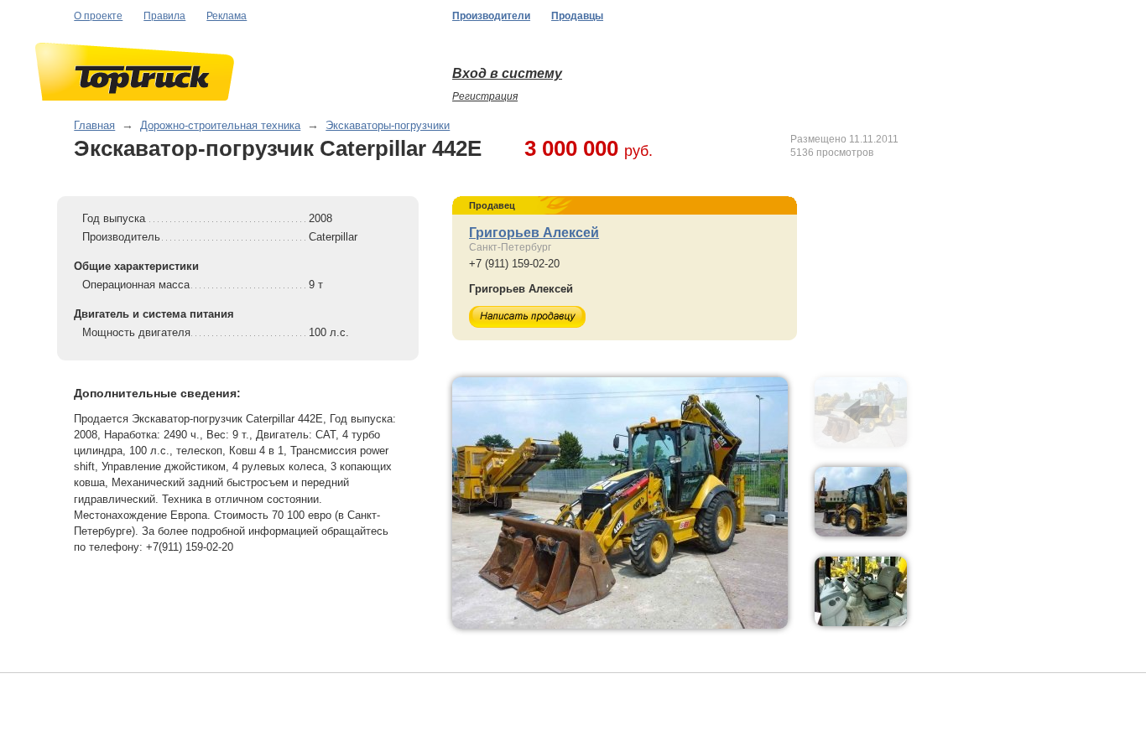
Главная (94, 125)
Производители (491, 16)
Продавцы (577, 16)
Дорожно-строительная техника (220, 125)
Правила (164, 16)
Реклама (226, 16)
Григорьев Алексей (534, 232)
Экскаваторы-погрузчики (388, 125)
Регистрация (485, 96)
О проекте (98, 16)
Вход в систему (507, 73)
